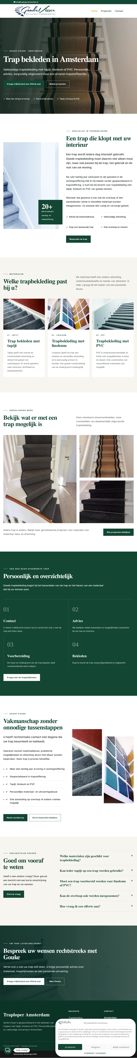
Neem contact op (15, 817)
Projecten (106, 11)
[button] (8, 1050)
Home (94, 11)
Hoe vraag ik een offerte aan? (80, 906)
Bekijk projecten (58, 84)
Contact (119, 11)
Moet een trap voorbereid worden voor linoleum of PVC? (93, 883)
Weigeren (95, 1047)
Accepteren (70, 1047)
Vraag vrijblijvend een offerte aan (24, 84)
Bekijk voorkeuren (121, 1047)
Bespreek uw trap (78, 239)
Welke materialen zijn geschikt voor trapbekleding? (84, 858)
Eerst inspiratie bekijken (45, 817)
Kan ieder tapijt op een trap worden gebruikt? (91, 870)
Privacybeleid (101, 1053)
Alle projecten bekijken (118, 532)
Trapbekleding (75, 1017)
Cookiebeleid (89, 1053)
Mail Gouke (55, 981)
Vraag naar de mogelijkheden (22, 677)
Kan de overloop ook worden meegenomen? (89, 895)
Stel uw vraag (14, 894)
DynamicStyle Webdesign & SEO (25, 1054)
